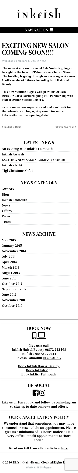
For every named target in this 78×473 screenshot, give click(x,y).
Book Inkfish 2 (37, 370)
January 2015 (12, 245)
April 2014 (9, 261)
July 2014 (9, 256)
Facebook (26, 402)
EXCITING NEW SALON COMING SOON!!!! (33, 159)
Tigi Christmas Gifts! (17, 170)
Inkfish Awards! (64, 127)
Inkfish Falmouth (14, 200)
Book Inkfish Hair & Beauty (38, 366)
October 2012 (12, 283)
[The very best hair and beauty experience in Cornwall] (39, 17)
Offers (7, 210)
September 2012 (14, 289)
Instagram (68, 402)
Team (6, 221)
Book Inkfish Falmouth (38, 374)
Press (6, 216)
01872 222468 (55, 349)
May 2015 (9, 240)
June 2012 (9, 294)
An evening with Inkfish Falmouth (27, 148)
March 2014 (11, 267)
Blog (5, 194)
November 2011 (13, 300)
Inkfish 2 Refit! (13, 127)
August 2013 (11, 272)
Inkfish (9, 61)
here (64, 448)
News (43, 61)
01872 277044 (45, 353)
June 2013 (9, 278)
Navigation (36, 30)
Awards (8, 188)
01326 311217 (52, 357)
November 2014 (14, 251)
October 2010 (12, 305)
